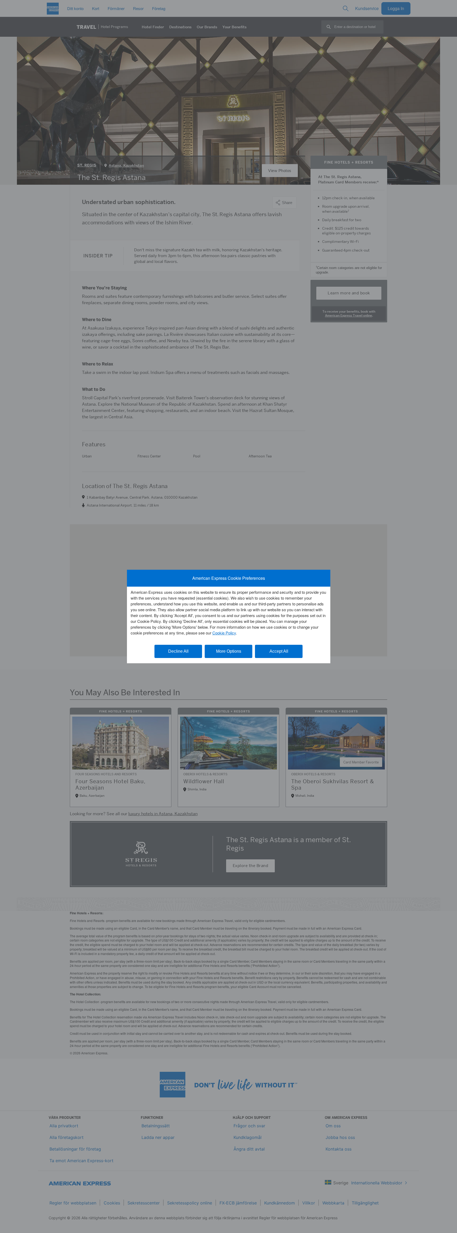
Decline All (178, 651)
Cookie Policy (224, 633)
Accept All (278, 651)
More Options (228, 651)
